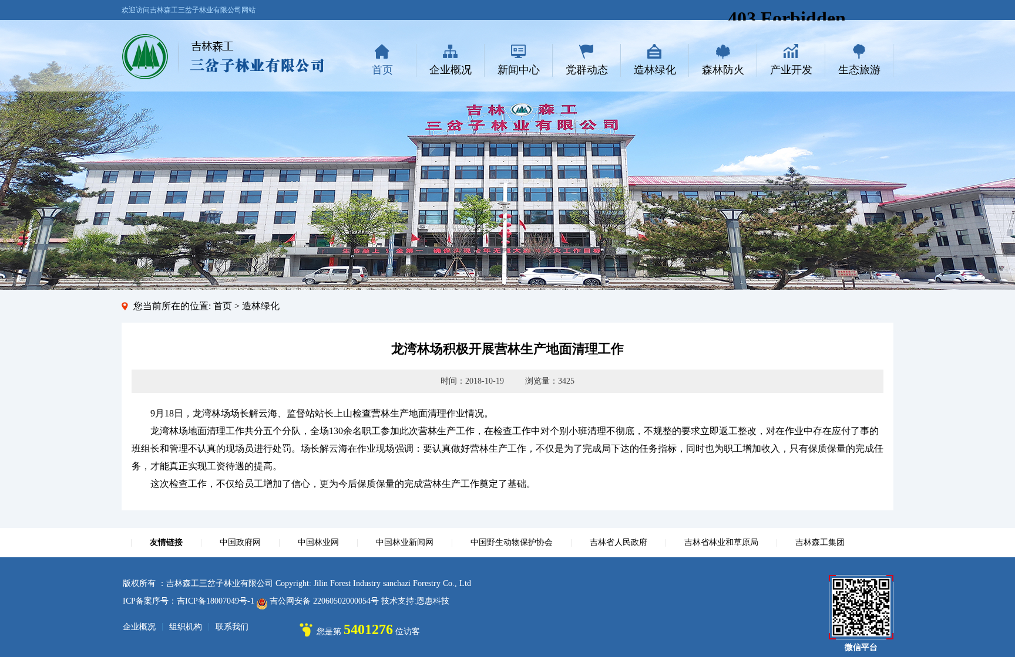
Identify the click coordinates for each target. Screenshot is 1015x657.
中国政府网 (240, 542)
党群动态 (587, 70)
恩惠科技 (432, 601)
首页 (382, 70)
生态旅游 (859, 70)
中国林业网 (318, 542)
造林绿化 (655, 70)
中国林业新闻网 (404, 542)
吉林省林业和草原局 (721, 542)
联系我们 (232, 626)
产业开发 (791, 70)
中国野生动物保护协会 (511, 542)
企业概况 (450, 70)
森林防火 (723, 70)
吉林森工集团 (820, 542)
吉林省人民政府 (618, 542)
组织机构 (185, 626)
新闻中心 (519, 70)
